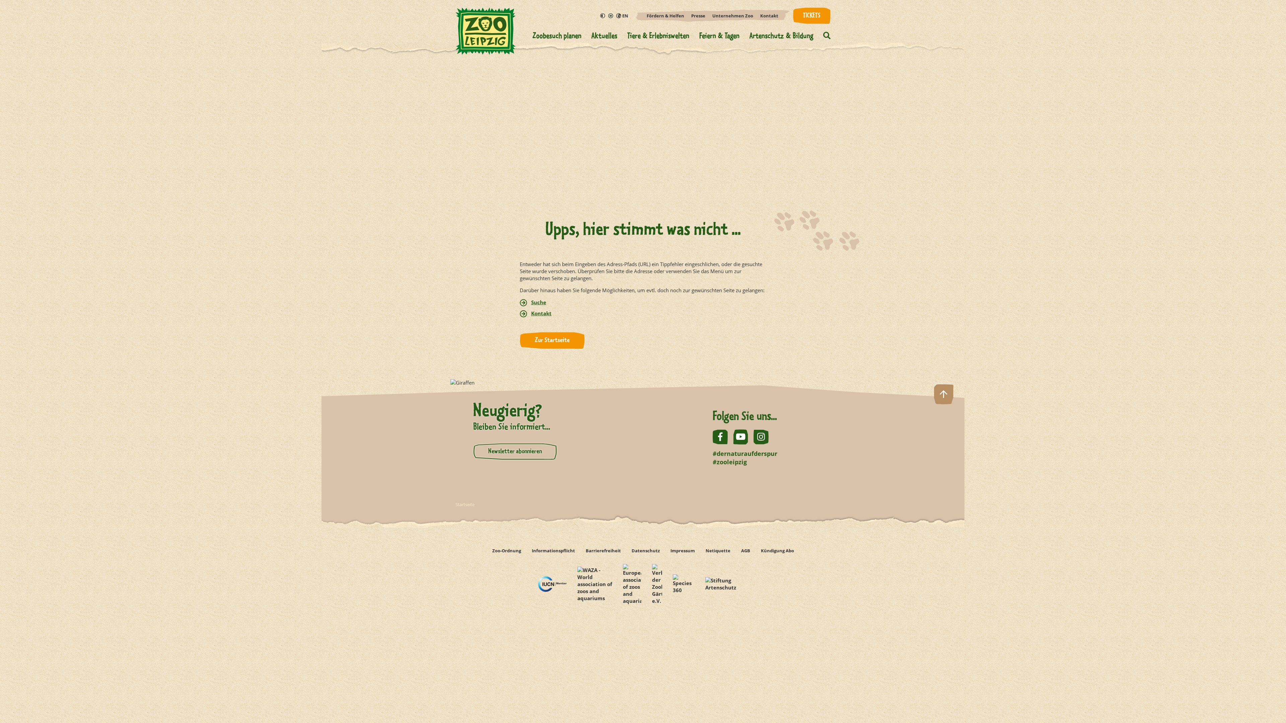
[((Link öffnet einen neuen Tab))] (552, 583)
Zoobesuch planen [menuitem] (556, 36)
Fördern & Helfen (665, 16)
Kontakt (769, 16)
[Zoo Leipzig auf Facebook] (720, 437)
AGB (745, 551)
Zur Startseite (552, 340)
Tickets (811, 15)
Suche (538, 302)
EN (624, 16)
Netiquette (718, 551)
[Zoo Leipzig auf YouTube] (740, 437)
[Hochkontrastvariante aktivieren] (603, 15)
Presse (698, 16)
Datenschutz (646, 551)
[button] (827, 37)
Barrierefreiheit (603, 551)
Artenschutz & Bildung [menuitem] (781, 36)
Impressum (682, 551)
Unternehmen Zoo (732, 16)
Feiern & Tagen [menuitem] (719, 36)
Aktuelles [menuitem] (604, 36)
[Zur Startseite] (485, 35)
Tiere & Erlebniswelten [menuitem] (658, 36)
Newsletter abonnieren (515, 451)
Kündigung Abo (777, 551)
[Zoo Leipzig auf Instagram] (761, 437)
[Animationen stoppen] (611, 15)
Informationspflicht (553, 551)
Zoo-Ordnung (506, 551)
